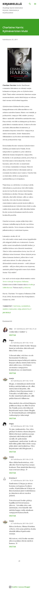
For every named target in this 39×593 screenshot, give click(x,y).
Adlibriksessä (7, 288)
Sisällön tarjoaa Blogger (20, 587)
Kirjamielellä (12, 4)
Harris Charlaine (10, 309)
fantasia (16, 306)
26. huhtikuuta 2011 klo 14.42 (22, 343)
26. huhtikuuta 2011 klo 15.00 (22, 426)
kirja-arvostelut (25, 309)
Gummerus (25, 306)
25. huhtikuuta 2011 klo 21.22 (25, 329)
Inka (10, 329)
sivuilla (30, 285)
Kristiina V (13, 478)
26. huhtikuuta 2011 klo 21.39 (22, 459)
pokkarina (26, 288)
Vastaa (12, 335)
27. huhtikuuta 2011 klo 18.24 (22, 480)
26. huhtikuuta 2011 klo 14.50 (22, 381)
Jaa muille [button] (7, 312)
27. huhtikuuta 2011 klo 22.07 (22, 523)
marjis (11, 378)
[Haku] (30, 4)
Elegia (11, 340)
